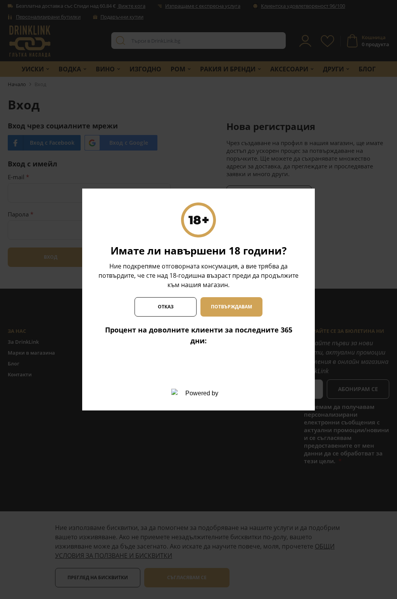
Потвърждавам (231, 306)
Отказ (166, 306)
